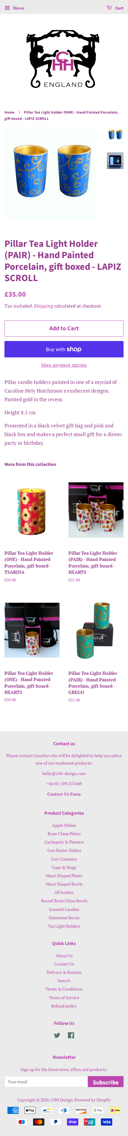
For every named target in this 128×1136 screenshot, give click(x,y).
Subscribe (105, 1082)
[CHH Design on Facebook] (71, 1036)
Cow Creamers (64, 859)
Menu (18, 8)
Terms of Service (64, 997)
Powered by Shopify (92, 1100)
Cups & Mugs (64, 867)
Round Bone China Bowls (64, 900)
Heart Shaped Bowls (64, 884)
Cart (119, 8)
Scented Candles (64, 909)
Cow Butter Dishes (64, 850)
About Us (64, 955)
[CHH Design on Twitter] (57, 1036)
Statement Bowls (64, 917)
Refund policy (64, 1006)
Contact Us (64, 964)
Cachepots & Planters (64, 842)
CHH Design (62, 1100)
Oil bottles (64, 892)
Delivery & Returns (64, 972)
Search (64, 980)
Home (9, 112)
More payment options (64, 365)
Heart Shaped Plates (64, 875)
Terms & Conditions (64, 989)
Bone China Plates (64, 833)
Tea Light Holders (64, 926)
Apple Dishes (64, 825)
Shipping (43, 306)
